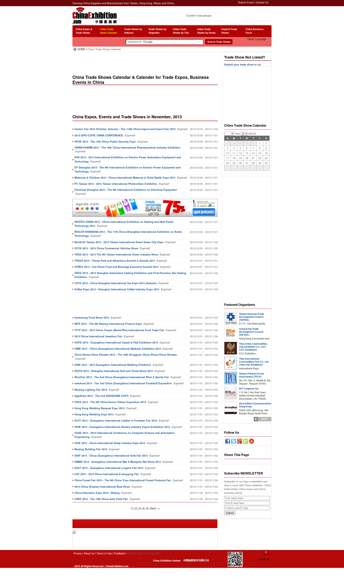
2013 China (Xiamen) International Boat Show (102, 486)
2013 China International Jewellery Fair (98, 336)
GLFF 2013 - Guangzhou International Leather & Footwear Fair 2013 (115, 420)
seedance (264, 559)
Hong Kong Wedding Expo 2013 (94, 414)
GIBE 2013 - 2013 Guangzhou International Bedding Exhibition (112, 365)
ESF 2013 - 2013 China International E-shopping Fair (106, 474)
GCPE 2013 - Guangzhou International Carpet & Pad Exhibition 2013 (116, 342)
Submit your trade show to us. (242, 64)
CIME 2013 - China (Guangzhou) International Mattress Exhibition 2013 (117, 348)
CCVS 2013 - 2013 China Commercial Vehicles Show (106, 248)
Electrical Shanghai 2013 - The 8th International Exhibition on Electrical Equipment (125, 190)
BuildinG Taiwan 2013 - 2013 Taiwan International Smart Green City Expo (119, 242)
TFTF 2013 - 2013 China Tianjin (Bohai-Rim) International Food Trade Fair (119, 330)
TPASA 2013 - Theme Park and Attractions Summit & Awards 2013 (114, 260)
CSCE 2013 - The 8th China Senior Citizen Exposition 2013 (110, 402)
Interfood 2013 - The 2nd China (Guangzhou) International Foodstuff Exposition (123, 383)
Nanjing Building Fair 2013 (90, 449)
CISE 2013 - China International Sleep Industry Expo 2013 (109, 443)
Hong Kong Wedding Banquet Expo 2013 (99, 408)
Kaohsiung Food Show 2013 (91, 317)
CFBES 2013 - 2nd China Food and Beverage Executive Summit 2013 (116, 267)
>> (158, 508)
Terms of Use (104, 553)
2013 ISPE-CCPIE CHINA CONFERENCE (98, 135)
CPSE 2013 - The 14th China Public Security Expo (105, 141)
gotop (266, 552)
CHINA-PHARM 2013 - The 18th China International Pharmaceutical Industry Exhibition (127, 147)
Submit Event (246, 2)
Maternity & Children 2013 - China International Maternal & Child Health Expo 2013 (124, 177)
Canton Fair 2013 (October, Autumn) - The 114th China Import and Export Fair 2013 (125, 129)
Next (152, 508)
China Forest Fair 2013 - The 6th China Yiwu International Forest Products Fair (122, 480)
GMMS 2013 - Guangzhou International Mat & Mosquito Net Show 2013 (117, 462)
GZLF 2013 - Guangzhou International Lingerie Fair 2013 (108, 468)
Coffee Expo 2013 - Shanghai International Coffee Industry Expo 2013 (116, 289)
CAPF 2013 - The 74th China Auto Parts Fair (101, 499)
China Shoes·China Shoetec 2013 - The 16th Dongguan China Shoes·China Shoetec (125, 354)
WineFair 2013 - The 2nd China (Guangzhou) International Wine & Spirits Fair (121, 377)
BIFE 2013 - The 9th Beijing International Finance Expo (108, 324)
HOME (81, 49)
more (264, 419)
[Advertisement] (145, 62)
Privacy (77, 553)
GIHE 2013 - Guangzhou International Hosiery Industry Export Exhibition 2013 (122, 427)
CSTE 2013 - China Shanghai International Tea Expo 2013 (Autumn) (115, 283)
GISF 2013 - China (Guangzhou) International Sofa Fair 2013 (111, 455)
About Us (89, 553)
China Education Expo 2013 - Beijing (97, 493)
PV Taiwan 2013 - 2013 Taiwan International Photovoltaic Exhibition (115, 184)
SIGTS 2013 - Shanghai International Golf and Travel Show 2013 (113, 371)
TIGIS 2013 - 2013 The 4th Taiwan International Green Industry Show (116, 254)
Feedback (119, 553)
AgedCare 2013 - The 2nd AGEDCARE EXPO (101, 396)
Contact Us (262, 2)
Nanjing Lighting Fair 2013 (90, 389)
